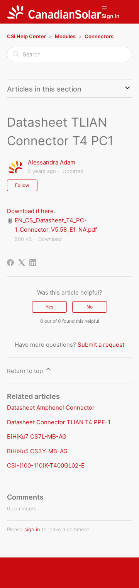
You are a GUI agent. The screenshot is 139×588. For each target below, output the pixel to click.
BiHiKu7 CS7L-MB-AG (36, 436)
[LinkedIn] (32, 262)
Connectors (99, 36)
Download (50, 239)
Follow (22, 185)
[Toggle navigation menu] (104, 7)
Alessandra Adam (51, 162)
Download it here (30, 211)
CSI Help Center (26, 36)
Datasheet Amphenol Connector (51, 407)
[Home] (54, 12)
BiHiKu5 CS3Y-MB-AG (37, 451)
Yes (49, 307)
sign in (32, 529)
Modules (65, 36)
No (89, 307)
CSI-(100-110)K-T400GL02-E (46, 465)
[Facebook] (10, 262)
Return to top (25, 370)
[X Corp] (21, 262)
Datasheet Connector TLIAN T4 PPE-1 (58, 422)
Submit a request (101, 344)
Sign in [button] (111, 16)
